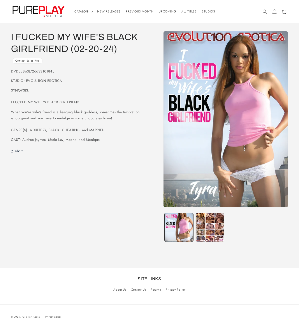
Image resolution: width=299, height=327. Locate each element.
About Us (119, 289)
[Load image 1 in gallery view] (178, 227)
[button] (83, 11)
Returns (156, 289)
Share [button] (19, 151)
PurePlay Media (31, 316)
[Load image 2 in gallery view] (209, 227)
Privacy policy (53, 316)
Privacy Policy (175, 289)
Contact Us (138, 289)
